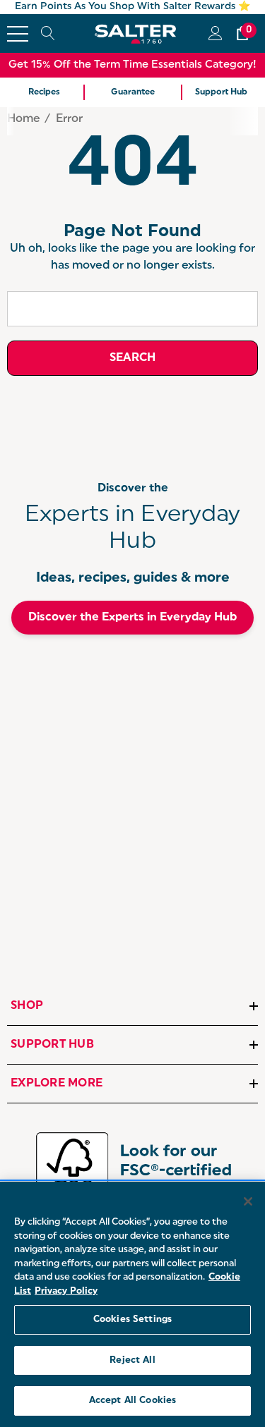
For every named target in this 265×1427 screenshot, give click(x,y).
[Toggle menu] (17, 33)
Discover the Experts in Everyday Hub (132, 617)
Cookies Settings (132, 1319)
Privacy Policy (66, 1291)
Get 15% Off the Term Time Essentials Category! (132, 65)
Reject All (132, 1360)
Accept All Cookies (132, 1400)
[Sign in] (214, 33)
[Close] (248, 1201)
